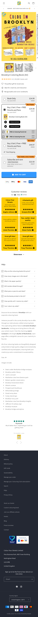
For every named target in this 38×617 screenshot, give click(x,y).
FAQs (5, 490)
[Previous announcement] (3, 8)
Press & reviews (9, 525)
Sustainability (8, 473)
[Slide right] (36, 68)
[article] (10, 206)
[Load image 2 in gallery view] (19, 67)
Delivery (6, 459)
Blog (5, 521)
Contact (6, 530)
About (6, 455)
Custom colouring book (11, 507)
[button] (4, 3)
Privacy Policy (8, 495)
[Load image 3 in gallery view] (28, 67)
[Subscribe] (32, 579)
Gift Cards (7, 468)
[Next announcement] (34, 8)
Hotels (6, 516)
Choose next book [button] (14, 122)
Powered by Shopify (26, 613)
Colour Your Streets (16, 613)
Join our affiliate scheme (12, 512)
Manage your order (10, 477)
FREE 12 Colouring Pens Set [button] (17, 137)
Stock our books (9, 503)
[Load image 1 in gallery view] (9, 67)
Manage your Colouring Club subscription (17, 481)
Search (6, 486)
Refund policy (8, 464)
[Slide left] (2, 68)
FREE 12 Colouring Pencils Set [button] (18, 132)
